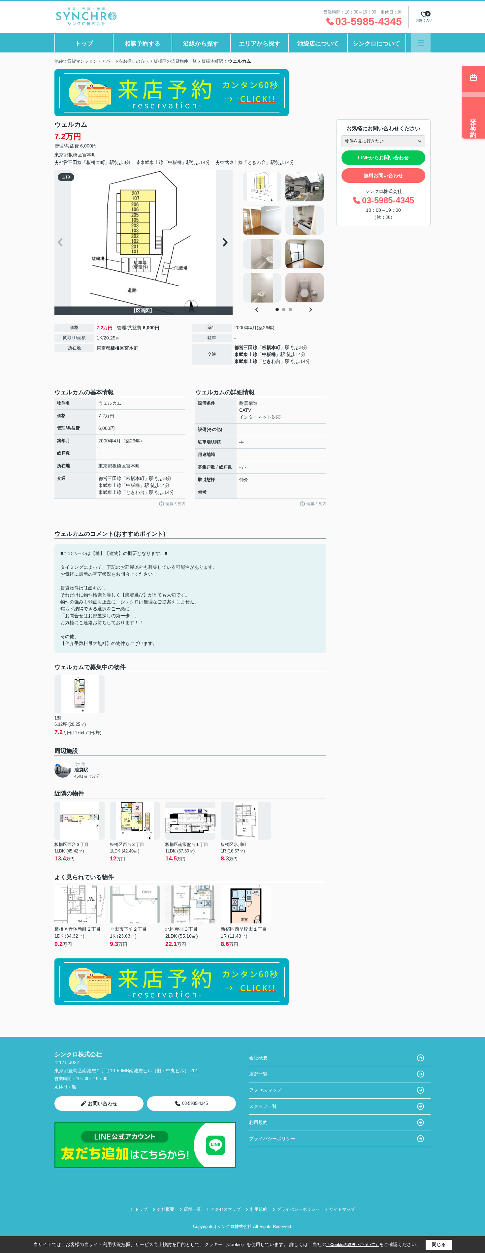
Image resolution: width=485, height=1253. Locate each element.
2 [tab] (283, 309)
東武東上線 (245, 354)
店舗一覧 (258, 1073)
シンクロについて (376, 43)
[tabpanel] (283, 237)
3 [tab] (290, 309)
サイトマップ (342, 1209)
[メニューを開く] (420, 42)
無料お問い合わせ (383, 175)
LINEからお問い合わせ (383, 157)
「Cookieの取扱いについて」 (352, 1244)
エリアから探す (259, 43)
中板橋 (269, 354)
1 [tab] (277, 309)
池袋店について (318, 43)
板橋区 (75, 154)
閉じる (439, 1244)
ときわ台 (271, 361)
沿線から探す (201, 43)
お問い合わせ (102, 1103)
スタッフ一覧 (263, 1106)
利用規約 (258, 1122)
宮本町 (89, 154)
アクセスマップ (265, 1090)
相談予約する (142, 43)
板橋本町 (271, 347)
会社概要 (258, 1057)
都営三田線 (245, 347)
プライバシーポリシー (272, 1138)
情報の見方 (175, 503)
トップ (84, 43)
